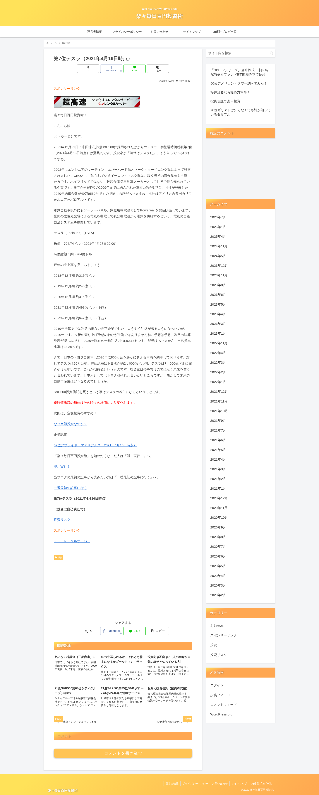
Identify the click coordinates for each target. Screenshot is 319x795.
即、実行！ (62, 466)
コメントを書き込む (123, 753)
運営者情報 (172, 783)
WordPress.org (221, 714)
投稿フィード (220, 695)
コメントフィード (223, 705)
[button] (158, 69)
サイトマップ (239, 783)
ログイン (217, 685)
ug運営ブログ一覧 (261, 783)
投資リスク (62, 520)
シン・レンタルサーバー (72, 541)
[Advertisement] (123, 589)
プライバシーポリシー (195, 783)
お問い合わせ (220, 783)
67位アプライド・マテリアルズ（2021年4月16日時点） (95, 445)
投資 (60, 557)
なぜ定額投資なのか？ (70, 424)
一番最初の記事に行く (70, 488)
